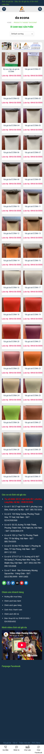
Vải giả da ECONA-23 (33, 368)
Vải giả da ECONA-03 (33, 98)
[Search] (40, 9)
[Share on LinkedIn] (26, 583)
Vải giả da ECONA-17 (33, 288)
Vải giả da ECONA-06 (11, 152)
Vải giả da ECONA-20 (11, 341)
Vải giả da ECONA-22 (11, 368)
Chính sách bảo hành (12, 601)
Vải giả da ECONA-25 (33, 395)
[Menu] (4, 9)
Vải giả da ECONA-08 (11, 179)
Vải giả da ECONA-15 (33, 261)
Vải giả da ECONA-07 (33, 152)
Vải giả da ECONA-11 (33, 206)
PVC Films (36, 743)
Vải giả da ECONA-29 (33, 450)
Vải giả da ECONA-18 (11, 315)
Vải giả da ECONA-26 (11, 422)
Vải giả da (7, 743)
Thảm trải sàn (24, 743)
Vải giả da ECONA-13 (33, 233)
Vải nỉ (15, 743)
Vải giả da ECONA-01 (33, 69)
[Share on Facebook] (8, 583)
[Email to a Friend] (17, 583)
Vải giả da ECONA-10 (11, 206)
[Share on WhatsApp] (4, 583)
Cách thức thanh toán (13, 610)
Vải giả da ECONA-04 (11, 125)
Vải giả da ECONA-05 (33, 125)
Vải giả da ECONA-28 (11, 450)
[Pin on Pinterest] (22, 583)
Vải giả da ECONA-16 (11, 288)
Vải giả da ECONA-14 (11, 261)
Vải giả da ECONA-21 (33, 341)
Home (9, 22)
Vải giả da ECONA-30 (11, 477)
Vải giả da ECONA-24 (11, 395)
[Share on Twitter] (13, 583)
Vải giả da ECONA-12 (11, 233)
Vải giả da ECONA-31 (33, 477)
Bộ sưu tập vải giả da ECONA (11, 70)
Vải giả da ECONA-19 (33, 315)
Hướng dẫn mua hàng (13, 597)
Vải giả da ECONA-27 (33, 422)
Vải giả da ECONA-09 (33, 179)
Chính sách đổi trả (11, 614)
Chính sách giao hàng (12, 605)
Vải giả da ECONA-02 (11, 98)
